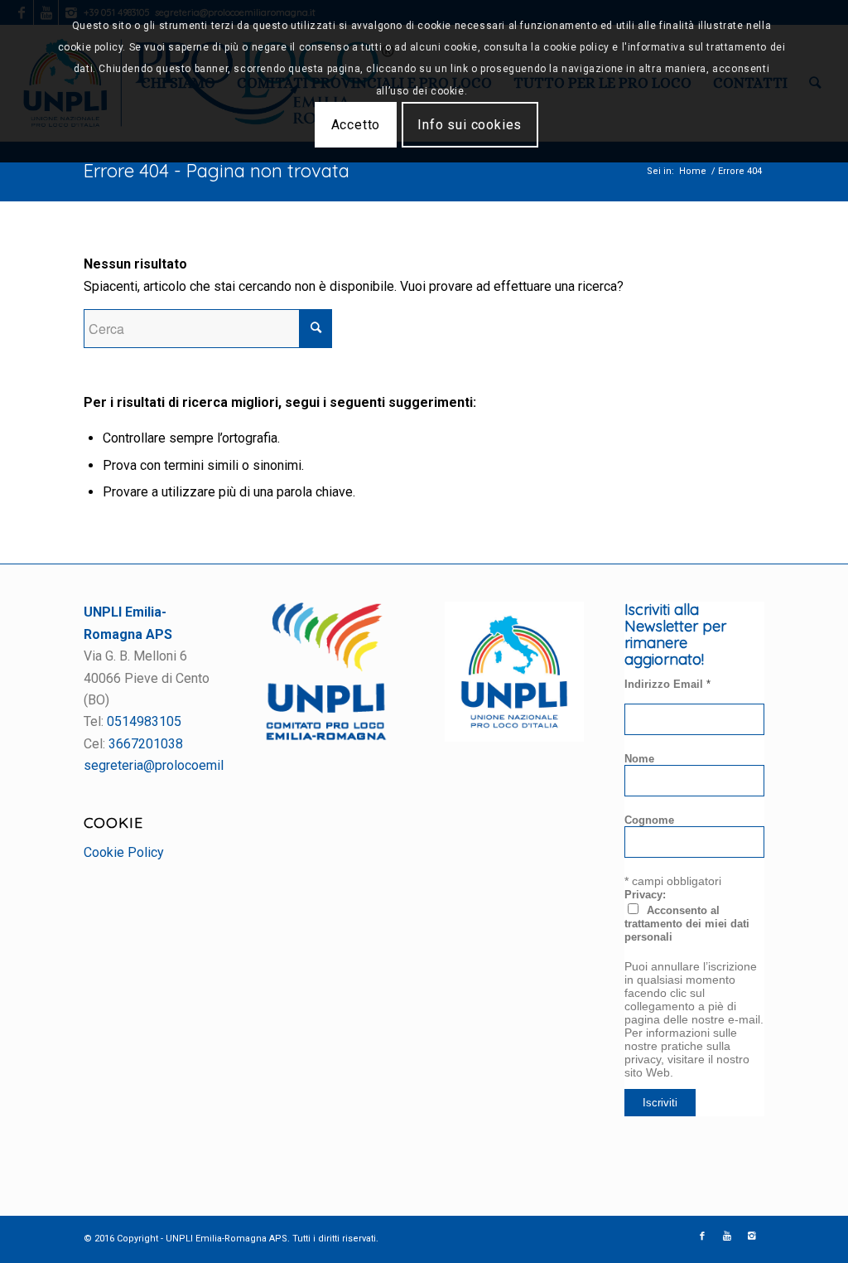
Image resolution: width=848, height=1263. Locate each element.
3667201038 (145, 744)
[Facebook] (702, 1236)
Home (692, 171)
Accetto (356, 125)
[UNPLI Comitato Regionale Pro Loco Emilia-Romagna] (326, 736)
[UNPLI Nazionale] (514, 737)
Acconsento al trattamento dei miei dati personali (686, 923)
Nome (639, 758)
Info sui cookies (469, 125)
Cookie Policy (124, 852)
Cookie (113, 822)
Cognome (649, 820)
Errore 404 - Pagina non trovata (216, 170)
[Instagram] (752, 1236)
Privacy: (645, 894)
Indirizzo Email (667, 684)
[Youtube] (727, 1236)
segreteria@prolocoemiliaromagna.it (188, 765)
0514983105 (144, 721)
